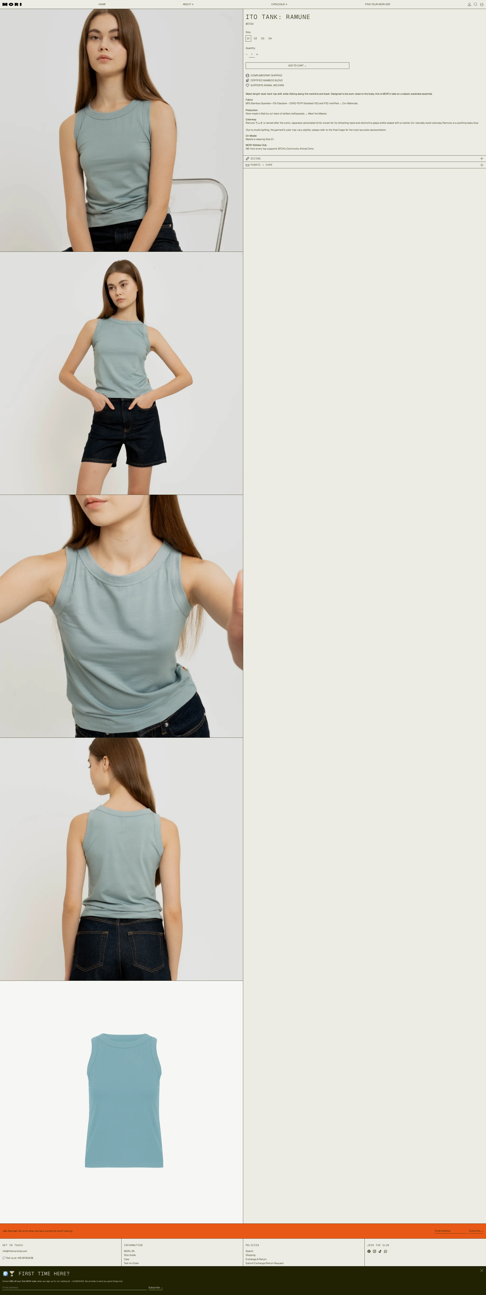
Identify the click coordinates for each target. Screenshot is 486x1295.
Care (126, 1259)
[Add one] (257, 54)
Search (249, 1251)
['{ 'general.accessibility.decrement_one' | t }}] (246, 54)
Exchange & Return (256, 1259)
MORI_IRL (129, 1251)
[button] (475, 4)
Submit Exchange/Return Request (265, 1263)
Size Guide (130, 1255)
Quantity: (251, 48)
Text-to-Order (131, 1263)
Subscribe (474, 1230)
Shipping (251, 1255)
